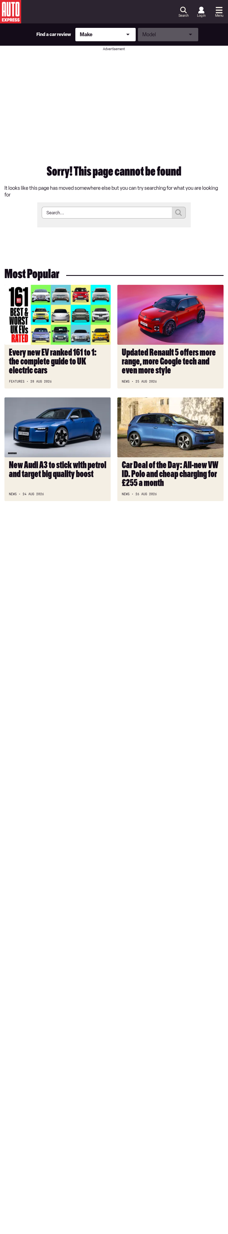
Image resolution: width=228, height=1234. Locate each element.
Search (184, 16)
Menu (219, 16)
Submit (179, 212)
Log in (201, 16)
